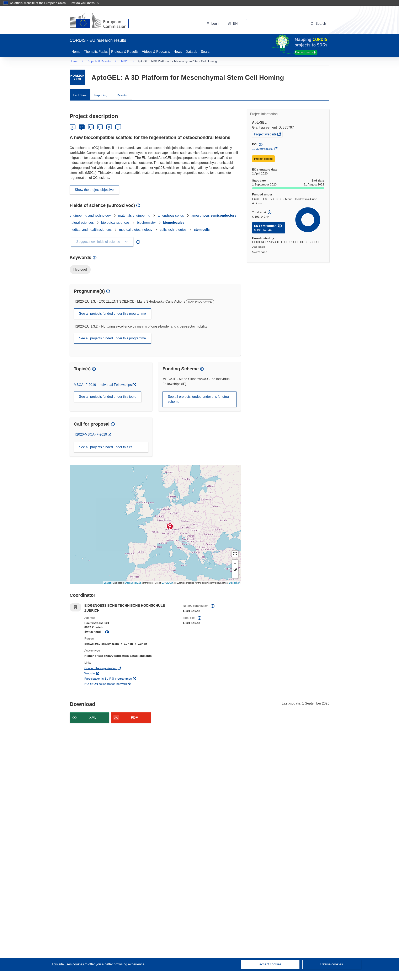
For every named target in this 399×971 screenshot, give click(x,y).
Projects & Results (124, 51)
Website (105, 673)
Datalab (191, 51)
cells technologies (173, 229)
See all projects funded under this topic (107, 396)
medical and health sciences (91, 229)
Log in (215, 23)
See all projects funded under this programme (112, 313)
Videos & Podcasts (156, 51)
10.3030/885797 (263, 148)
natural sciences (82, 222)
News (178, 51)
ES (90, 127)
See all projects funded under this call (106, 447)
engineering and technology (90, 215)
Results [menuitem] (122, 95)
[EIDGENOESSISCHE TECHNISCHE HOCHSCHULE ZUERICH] (169, 526)
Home (75, 51)
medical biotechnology (135, 229)
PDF (134, 717)
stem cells (202, 229)
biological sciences (115, 222)
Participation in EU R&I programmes (123, 678)
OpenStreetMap (133, 582)
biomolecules (173, 222)
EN (82, 127)
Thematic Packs (96, 51)
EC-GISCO (167, 582)
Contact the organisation (115, 668)
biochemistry (146, 222)
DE (72, 127)
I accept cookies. (270, 964)
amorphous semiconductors (213, 215)
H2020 (124, 61)
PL (118, 127)
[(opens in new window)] (103, 20)
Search (206, 51)
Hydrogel (80, 269)
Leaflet (107, 582)
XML (92, 717)
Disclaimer (234, 582)
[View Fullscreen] (235, 554)
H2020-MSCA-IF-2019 (91, 434)
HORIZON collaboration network (121, 683)
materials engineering (134, 215)
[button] (233, 23)
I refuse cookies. (332, 964)
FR (100, 127)
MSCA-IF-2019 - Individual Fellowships (103, 385)
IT (109, 127)
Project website (268, 134)
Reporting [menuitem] (100, 95)
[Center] (235, 569)
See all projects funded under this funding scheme (198, 399)
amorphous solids (171, 215)
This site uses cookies (68, 964)
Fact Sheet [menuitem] (80, 95)
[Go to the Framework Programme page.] (77, 77)
